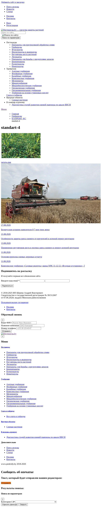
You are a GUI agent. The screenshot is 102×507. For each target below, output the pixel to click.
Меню (4, 109)
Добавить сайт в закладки (12, 2)
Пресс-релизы (12, 7)
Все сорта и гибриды (15, 416)
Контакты (10, 18)
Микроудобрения (19, 83)
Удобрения (5, 379)
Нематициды (18, 66)
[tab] (51, 347)
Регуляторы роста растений (24, 54)
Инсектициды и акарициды (24, 52)
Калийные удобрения (21, 76)
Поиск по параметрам (11, 38)
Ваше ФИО (6, 323)
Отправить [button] (6, 483)
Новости (10, 9)
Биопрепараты (18, 61)
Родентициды (18, 64)
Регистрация (12, 25)
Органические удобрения (23, 88)
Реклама (10, 16)
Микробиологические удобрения (27, 85)
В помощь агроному (9, 432)
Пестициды (5, 347)
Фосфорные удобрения (22, 73)
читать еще (6, 162)
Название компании (10, 325)
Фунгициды (17, 49)
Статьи (9, 11)
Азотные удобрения (21, 71)
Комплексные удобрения (23, 78)
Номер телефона (8, 328)
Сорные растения (19, 100)
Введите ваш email (10, 281)
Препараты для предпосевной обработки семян (33, 45)
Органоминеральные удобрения (26, 90)
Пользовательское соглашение (14, 302)
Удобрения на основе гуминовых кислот (30, 93)
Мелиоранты (17, 81)
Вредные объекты (8, 422)
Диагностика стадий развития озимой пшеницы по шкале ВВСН (41, 105)
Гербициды (17, 47)
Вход (8, 23)
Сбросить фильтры (9, 505)
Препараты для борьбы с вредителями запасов (33, 59)
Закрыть (23, 505)
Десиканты (17, 57)
